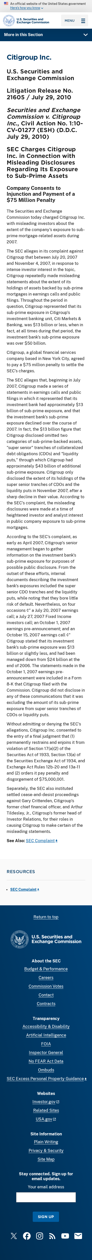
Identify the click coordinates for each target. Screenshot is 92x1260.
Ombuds (46, 1070)
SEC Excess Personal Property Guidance (45, 1078)
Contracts (46, 1003)
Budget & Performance (46, 968)
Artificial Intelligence (46, 1035)
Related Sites (46, 1110)
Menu (70, 20)
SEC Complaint (40, 840)
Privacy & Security (46, 1150)
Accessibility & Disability (46, 1026)
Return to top (46, 917)
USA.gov (44, 1119)
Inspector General (46, 1052)
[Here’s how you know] (46, 6)
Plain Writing (46, 1141)
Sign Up (46, 1216)
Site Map (46, 1159)
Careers (46, 977)
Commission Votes (46, 986)
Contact (46, 995)
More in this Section (23, 34)
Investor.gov (43, 1101)
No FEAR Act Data (46, 1061)
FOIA (46, 1043)
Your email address (46, 1187)
